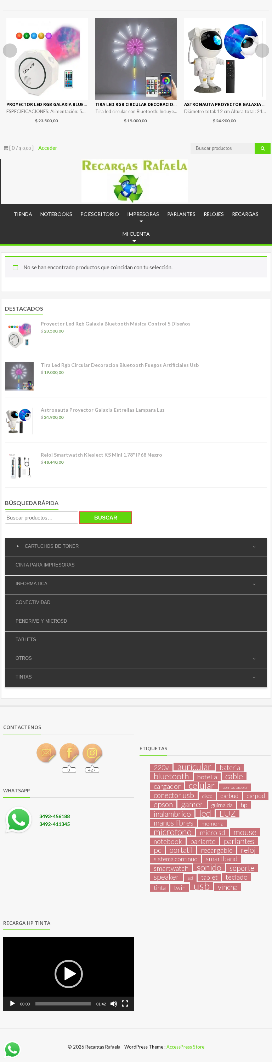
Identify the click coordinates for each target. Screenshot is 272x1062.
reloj (248, 850)
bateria (230, 767)
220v (161, 767)
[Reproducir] (12, 1003)
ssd (190, 878)
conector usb (174, 795)
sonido (209, 867)
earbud (229, 795)
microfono (173, 831)
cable (234, 776)
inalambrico (172, 814)
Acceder (47, 148)
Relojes (214, 214)
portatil (181, 850)
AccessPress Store (185, 1047)
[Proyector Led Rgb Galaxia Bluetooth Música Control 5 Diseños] (47, 59)
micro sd (212, 833)
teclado (237, 877)
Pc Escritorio (99, 214)
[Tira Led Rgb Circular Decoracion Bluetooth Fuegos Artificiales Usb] (136, 59)
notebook (168, 841)
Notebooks (56, 214)
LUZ (227, 813)
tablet (209, 877)
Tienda (22, 214)
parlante (203, 841)
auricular (194, 766)
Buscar (105, 518)
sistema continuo (176, 859)
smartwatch (171, 868)
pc (157, 850)
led (205, 813)
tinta (160, 887)
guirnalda (222, 805)
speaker (166, 877)
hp (244, 805)
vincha (228, 887)
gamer (192, 804)
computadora (235, 787)
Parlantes (181, 214)
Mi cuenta (136, 234)
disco (207, 796)
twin (180, 887)
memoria (212, 823)
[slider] (63, 1003)
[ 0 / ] (21, 148)
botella (207, 777)
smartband (222, 859)
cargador (167, 786)
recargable (217, 850)
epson (163, 804)
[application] (68, 974)
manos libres (173, 823)
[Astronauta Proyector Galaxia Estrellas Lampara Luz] (225, 59)
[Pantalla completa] (125, 1003)
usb (202, 886)
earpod (255, 795)
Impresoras (143, 214)
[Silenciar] (113, 1003)
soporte (242, 868)
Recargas (245, 214)
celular (202, 785)
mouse (244, 832)
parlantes (239, 841)
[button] (69, 974)
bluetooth (171, 776)
